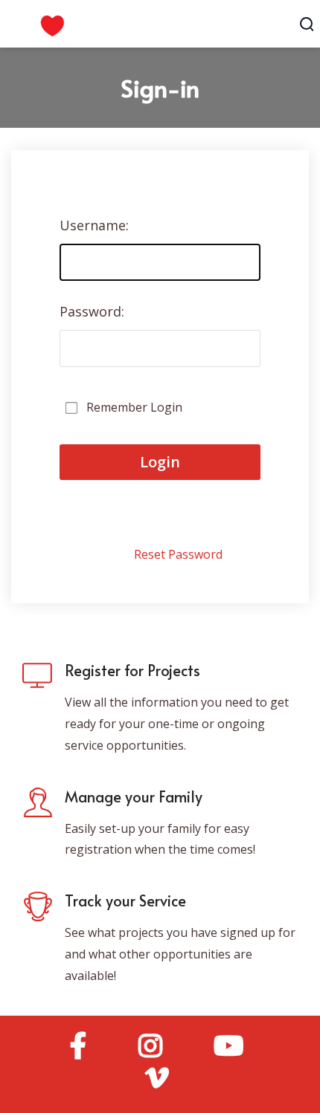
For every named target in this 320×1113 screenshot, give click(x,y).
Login (160, 462)
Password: (92, 311)
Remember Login (134, 407)
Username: (94, 225)
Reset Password (178, 554)
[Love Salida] (128, 22)
